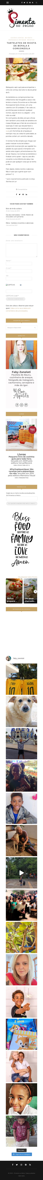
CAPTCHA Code (11, 296)
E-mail (8, 268)
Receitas (30, 40)
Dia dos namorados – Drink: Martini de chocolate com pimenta (19, 216)
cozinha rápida (17, 38)
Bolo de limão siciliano (14, 209)
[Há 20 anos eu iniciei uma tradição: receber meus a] (21, 905)
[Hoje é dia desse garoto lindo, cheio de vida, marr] (21, 743)
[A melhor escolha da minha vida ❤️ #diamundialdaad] (21, 1131)
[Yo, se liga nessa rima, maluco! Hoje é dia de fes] (21, 808)
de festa (28, 38)
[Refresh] (21, 285)
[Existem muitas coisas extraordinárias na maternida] (21, 776)
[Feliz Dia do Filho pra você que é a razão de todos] (21, 1098)
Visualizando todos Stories (27, 577)
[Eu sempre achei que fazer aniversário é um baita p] (21, 969)
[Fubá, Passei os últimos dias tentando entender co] (21, 711)
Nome (8, 260)
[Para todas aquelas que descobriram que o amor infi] (21, 840)
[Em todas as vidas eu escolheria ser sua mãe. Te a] (21, 1066)
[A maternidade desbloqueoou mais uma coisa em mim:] (21, 679)
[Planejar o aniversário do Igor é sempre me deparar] (21, 1034)
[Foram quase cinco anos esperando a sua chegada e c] (21, 1002)
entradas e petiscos (17, 40)
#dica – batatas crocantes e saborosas (19, 223)
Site (7, 275)
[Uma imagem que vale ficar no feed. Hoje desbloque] (21, 872)
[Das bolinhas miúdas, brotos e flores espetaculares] (21, 937)
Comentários (21, 189)
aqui (7, 131)
